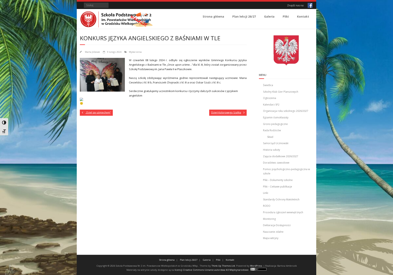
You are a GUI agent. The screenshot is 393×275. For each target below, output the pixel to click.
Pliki (286, 16)
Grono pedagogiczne (275, 124)
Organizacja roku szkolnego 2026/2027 (285, 111)
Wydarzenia (135, 51)
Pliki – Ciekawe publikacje (277, 186)
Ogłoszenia (269, 98)
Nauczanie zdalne (273, 231)
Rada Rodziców (272, 130)
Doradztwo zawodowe (276, 162)
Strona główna (213, 16)
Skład (270, 137)
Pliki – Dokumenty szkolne (278, 180)
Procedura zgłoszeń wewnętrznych (283, 212)
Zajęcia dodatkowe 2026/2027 (280, 156)
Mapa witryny (270, 238)
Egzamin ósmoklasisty (275, 117)
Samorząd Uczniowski (275, 143)
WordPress (256, 265)
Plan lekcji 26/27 (244, 16)
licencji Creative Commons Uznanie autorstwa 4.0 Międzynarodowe (211, 269)
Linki (265, 193)
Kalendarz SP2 (271, 104)
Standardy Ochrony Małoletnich (281, 199)
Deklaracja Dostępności (277, 225)
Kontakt (303, 16)
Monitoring (269, 219)
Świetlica (268, 85)
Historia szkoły (271, 150)
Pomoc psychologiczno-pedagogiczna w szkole (286, 171)
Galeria (269, 16)
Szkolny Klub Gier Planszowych (280, 91)
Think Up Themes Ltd (223, 265)
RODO (266, 206)
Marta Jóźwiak (92, 51)
